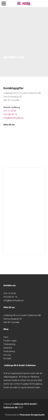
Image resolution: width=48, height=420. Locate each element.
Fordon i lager (10, 340)
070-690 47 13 (10, 114)
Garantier (7, 347)
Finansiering (9, 351)
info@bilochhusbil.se (13, 118)
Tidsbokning (9, 344)
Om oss (7, 355)
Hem (5, 337)
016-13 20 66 (9, 110)
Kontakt (7, 358)
